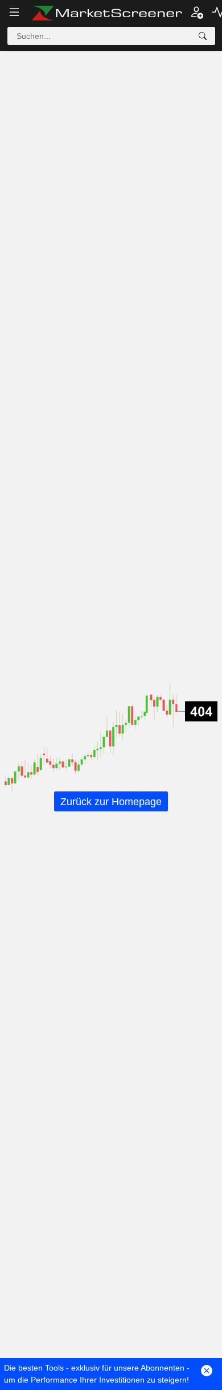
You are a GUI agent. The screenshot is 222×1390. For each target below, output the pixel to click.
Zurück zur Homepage (111, 801)
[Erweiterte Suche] (202, 36)
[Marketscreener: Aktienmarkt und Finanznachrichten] (107, 13)
